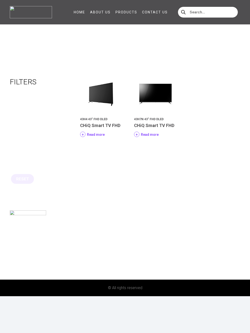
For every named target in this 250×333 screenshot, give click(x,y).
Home (15, 50)
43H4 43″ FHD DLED (93, 119)
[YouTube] (35, 266)
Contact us (21, 254)
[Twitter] (28, 266)
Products (20, 246)
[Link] (31, 12)
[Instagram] (20, 267)
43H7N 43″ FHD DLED (149, 119)
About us (19, 238)
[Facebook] (12, 266)
